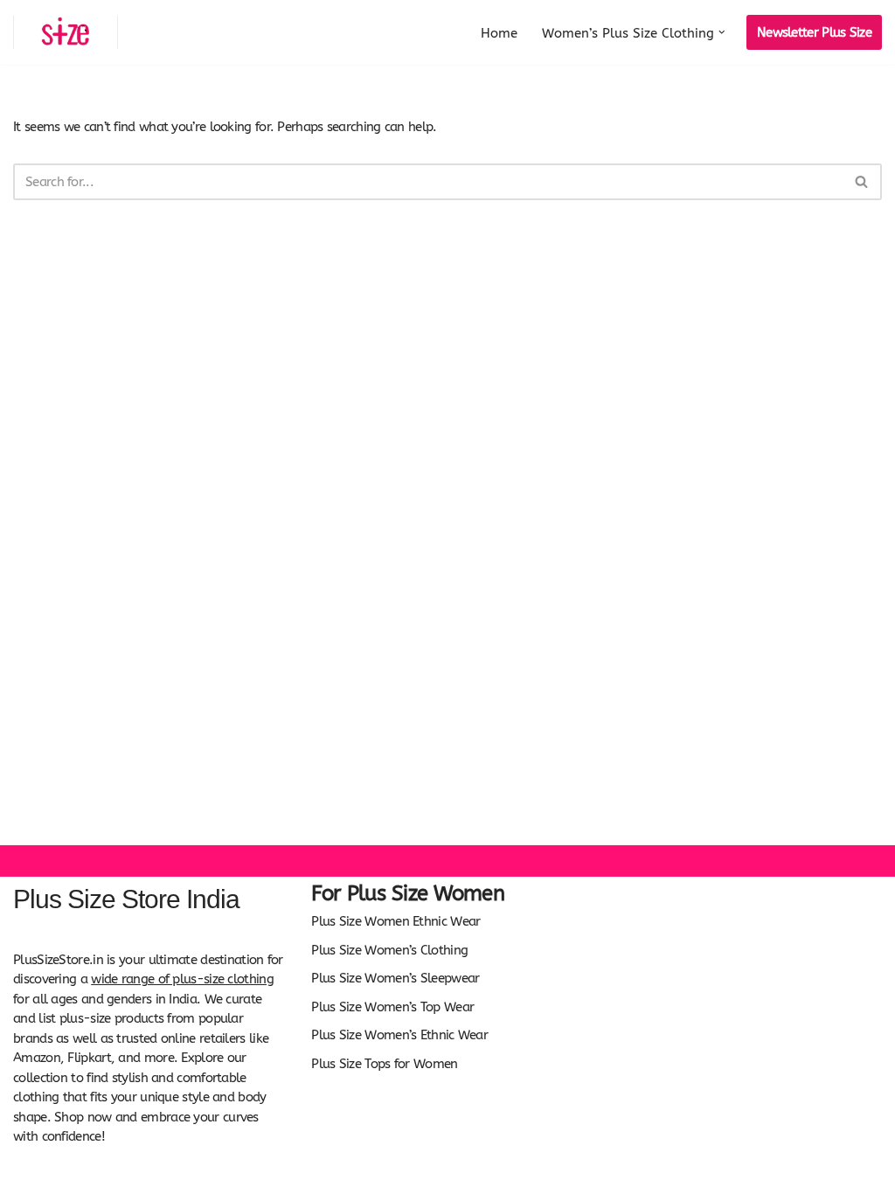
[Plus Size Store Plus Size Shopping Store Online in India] (65, 32)
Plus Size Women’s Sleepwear (395, 978)
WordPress (152, 1174)
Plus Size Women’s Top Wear (392, 1007)
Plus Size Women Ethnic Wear (395, 921)
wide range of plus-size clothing (182, 979)
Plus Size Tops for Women (384, 1064)
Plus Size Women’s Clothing (389, 950)
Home (499, 33)
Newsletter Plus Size (814, 32)
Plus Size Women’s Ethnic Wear (399, 1035)
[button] (721, 32)
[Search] (862, 181)
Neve (27, 1174)
